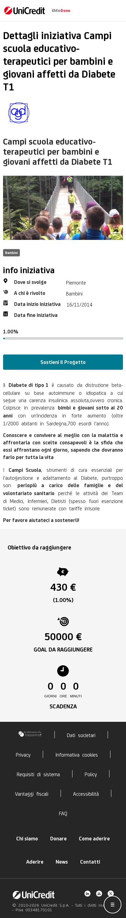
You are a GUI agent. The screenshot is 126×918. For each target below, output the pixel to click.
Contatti (90, 862)
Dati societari (81, 734)
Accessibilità (86, 793)
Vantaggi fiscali (31, 793)
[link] (24, 10)
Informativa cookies (76, 754)
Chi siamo (27, 838)
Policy (91, 774)
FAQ (63, 813)
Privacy (23, 754)
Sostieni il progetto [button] (63, 362)
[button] (112, 904)
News (62, 862)
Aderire (34, 862)
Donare (58, 838)
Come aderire (94, 838)
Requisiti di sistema (38, 774)
